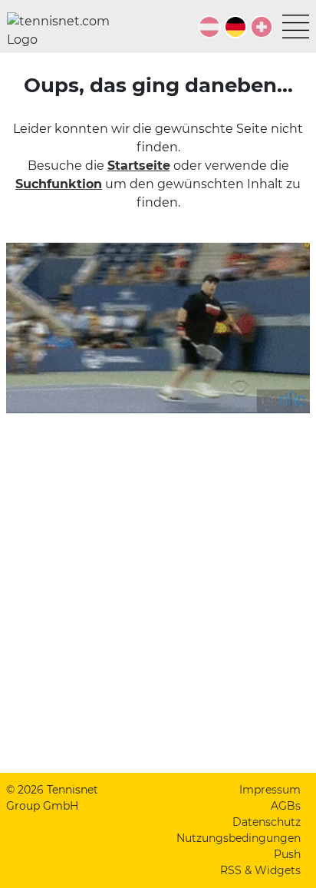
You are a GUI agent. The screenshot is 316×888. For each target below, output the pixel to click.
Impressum (270, 790)
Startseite (138, 165)
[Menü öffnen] (295, 26)
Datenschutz (266, 822)
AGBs (286, 806)
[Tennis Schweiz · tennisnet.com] (261, 26)
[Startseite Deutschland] (64, 31)
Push (287, 854)
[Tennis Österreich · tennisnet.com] (209, 26)
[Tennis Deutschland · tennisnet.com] (235, 26)
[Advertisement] (158, 602)
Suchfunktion (58, 184)
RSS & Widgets (260, 870)
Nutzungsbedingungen (238, 838)
